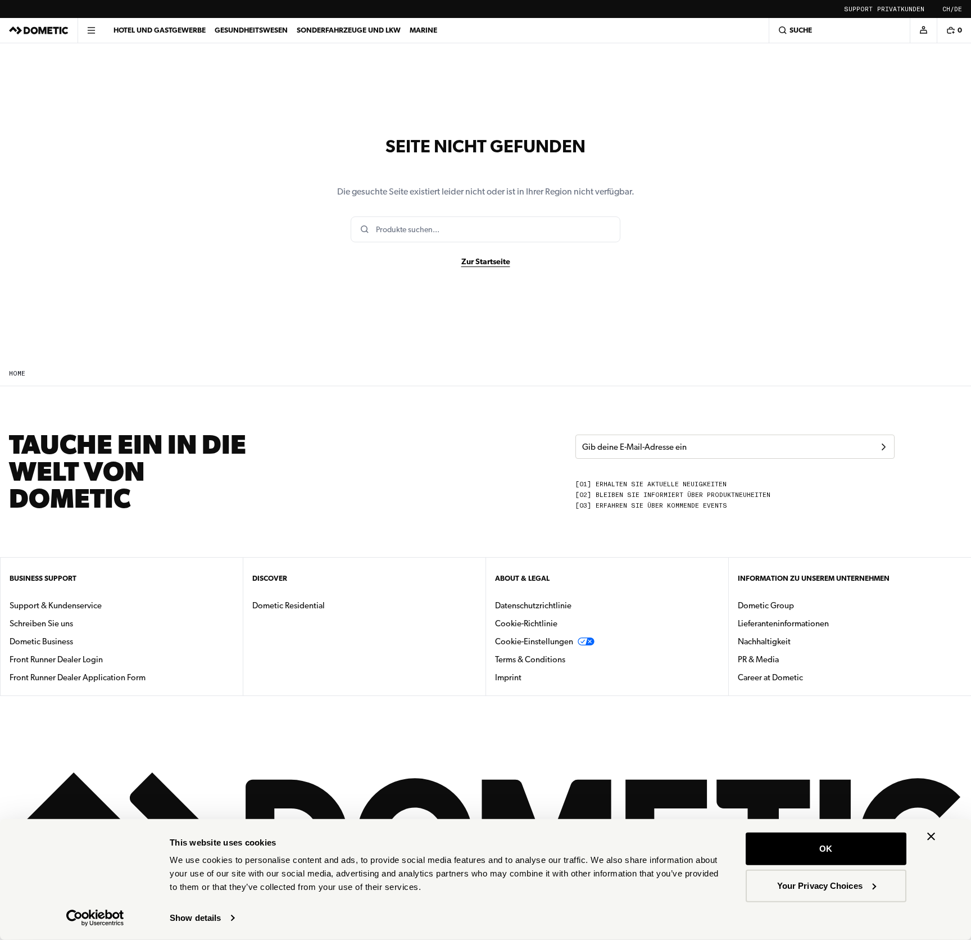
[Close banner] (931, 836)
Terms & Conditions (530, 659)
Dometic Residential (324, 605)
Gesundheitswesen (251, 30)
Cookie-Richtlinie (526, 623)
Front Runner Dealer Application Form (78, 677)
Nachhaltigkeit (764, 641)
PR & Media (794, 659)
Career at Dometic (806, 677)
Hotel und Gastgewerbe (160, 30)
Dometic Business (77, 641)
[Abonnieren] (883, 447)
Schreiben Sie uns (41, 623)
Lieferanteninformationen (783, 623)
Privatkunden (900, 9)
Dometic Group (801, 605)
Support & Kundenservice (56, 605)
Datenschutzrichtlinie (533, 605)
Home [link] (17, 373)
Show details (195, 918)
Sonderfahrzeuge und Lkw (349, 30)
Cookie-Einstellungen (534, 641)
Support (858, 9)
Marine (423, 30)
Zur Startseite (485, 261)
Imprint (508, 677)
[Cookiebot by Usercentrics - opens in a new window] (95, 918)
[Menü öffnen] (91, 30)
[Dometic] (39, 30)
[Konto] (923, 30)
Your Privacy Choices (820, 885)
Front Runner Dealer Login (56, 659)
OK (825, 848)
